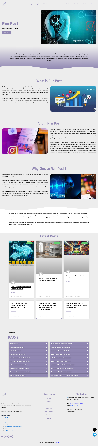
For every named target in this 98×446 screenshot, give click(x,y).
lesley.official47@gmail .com (76, 403)
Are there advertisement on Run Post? (60, 351)
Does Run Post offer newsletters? (18, 375)
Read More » (13, 292)
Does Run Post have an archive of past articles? (62, 368)
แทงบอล (7, 417)
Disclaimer (49, 405)
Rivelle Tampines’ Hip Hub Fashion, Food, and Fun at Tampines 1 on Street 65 (19, 305)
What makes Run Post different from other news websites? (64, 375)
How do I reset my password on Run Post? (60, 354)
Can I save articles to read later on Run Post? (20, 372)
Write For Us (49, 415)
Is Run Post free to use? (15, 351)
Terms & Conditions (49, 411)
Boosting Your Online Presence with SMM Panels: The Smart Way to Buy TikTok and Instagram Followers (48, 306)
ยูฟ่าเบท (7, 419)
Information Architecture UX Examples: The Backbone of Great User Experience (76, 305)
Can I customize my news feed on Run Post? (20, 361)
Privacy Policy (49, 408)
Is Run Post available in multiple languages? (61, 358)
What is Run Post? (14, 344)
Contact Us (49, 402)
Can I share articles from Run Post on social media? (62, 365)
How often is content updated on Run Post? (20, 358)
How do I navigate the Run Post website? (19, 368)
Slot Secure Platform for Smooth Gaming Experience (21, 288)
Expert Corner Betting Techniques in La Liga (76, 277)
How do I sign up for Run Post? (17, 347)
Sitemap (49, 418)
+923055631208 (74, 405)
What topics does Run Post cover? (18, 354)
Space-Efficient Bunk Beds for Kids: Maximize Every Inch (48, 279)
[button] (28, 343)
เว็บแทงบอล (8, 423)
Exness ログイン (9, 430)
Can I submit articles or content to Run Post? (61, 347)
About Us (49, 398)
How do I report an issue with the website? (61, 361)
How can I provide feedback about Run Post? (61, 372)
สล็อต (6, 428)
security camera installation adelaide (13, 427)
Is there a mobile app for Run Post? (18, 365)
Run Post (57, 442)
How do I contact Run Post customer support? (61, 344)
